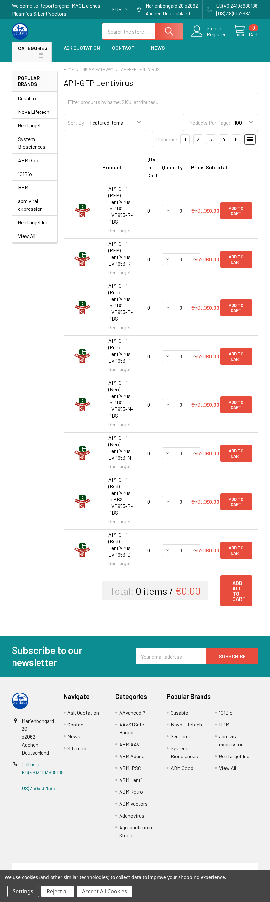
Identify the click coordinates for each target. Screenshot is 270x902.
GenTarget (29, 125)
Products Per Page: (208, 122)
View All (26, 236)
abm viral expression (30, 205)
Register (216, 34)
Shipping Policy (104, 867)
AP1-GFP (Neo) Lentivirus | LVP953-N (120, 448)
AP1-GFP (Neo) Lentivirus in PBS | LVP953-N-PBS (120, 399)
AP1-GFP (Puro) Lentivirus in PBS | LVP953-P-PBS (120, 302)
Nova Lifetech (33, 112)
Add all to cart (239, 591)
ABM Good (29, 160)
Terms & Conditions (42, 867)
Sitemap (77, 748)
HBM (23, 187)
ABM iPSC (130, 768)
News (158, 48)
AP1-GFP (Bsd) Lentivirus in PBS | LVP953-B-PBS (120, 496)
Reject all (58, 891)
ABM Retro (131, 792)
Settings (23, 891)
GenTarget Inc (33, 222)
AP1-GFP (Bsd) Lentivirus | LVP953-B (120, 545)
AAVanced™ (132, 712)
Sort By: (77, 122)
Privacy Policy (227, 867)
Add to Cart (236, 211)
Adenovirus (131, 815)
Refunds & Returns (165, 867)
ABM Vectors (133, 803)
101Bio (25, 174)
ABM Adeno (132, 756)
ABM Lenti (130, 780)
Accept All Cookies (104, 891)
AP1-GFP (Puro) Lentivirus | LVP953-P (120, 351)
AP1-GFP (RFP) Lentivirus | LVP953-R (120, 254)
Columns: (166, 139)
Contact (123, 48)
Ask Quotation (82, 48)
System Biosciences (31, 143)
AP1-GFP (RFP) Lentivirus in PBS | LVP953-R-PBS (120, 205)
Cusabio (27, 98)
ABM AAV (129, 744)
